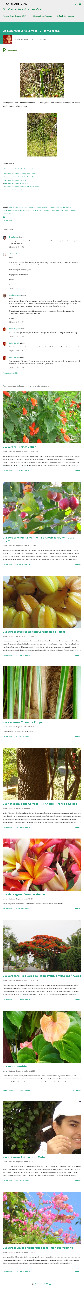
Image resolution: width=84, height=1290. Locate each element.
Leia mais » (77, 470)
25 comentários (23, 655)
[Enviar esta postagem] (4, 218)
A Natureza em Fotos (18, 207)
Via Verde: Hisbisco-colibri (20, 447)
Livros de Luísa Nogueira (42, 16)
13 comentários (23, 737)
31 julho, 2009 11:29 (16, 288)
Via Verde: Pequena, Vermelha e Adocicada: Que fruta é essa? (38, 539)
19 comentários (23, 1181)
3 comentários (22, 909)
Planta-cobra (8, 210)
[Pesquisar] (75, 4)
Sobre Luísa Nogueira (65, 16)
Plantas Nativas (57, 210)
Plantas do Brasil (23, 210)
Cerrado (31, 207)
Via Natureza (8, 213)
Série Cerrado (70, 210)
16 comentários (23, 1271)
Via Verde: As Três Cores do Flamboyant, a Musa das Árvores (42, 976)
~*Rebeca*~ (13, 254)
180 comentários (23, 565)
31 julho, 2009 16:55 (16, 336)
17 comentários (23, 999)
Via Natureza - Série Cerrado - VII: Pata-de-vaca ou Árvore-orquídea (22, 190)
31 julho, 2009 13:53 (16, 322)
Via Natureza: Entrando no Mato (24, 1157)
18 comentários (23, 827)
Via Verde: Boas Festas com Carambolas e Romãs (34, 631)
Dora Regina (13, 237)
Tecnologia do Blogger (43, 1284)
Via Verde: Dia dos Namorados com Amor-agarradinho (38, 1247)
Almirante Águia (15, 295)
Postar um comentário (10, 373)
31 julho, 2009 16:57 (16, 350)
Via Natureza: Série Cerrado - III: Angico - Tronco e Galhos (40, 803)
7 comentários (22, 470)
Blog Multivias (15, 4)
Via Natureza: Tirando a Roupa (22, 722)
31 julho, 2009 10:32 (16, 247)
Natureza (66, 207)
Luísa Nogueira (14, 328)
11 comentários (23, 1090)
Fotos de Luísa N (55, 207)
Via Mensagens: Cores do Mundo (24, 894)
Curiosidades (41, 207)
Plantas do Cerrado (40, 210)
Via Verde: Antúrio (15, 1066)
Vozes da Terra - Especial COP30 (15, 16)
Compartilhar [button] (8, 221)
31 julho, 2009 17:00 (16, 367)
